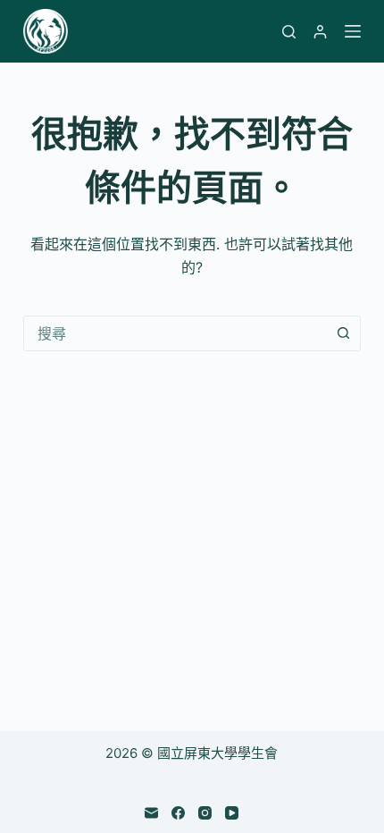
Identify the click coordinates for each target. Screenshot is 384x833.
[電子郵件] (151, 813)
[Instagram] (205, 813)
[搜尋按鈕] (343, 333)
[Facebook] (178, 813)
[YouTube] (231, 813)
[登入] (320, 31)
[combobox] (175, 333)
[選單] (353, 31)
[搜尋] (289, 31)
